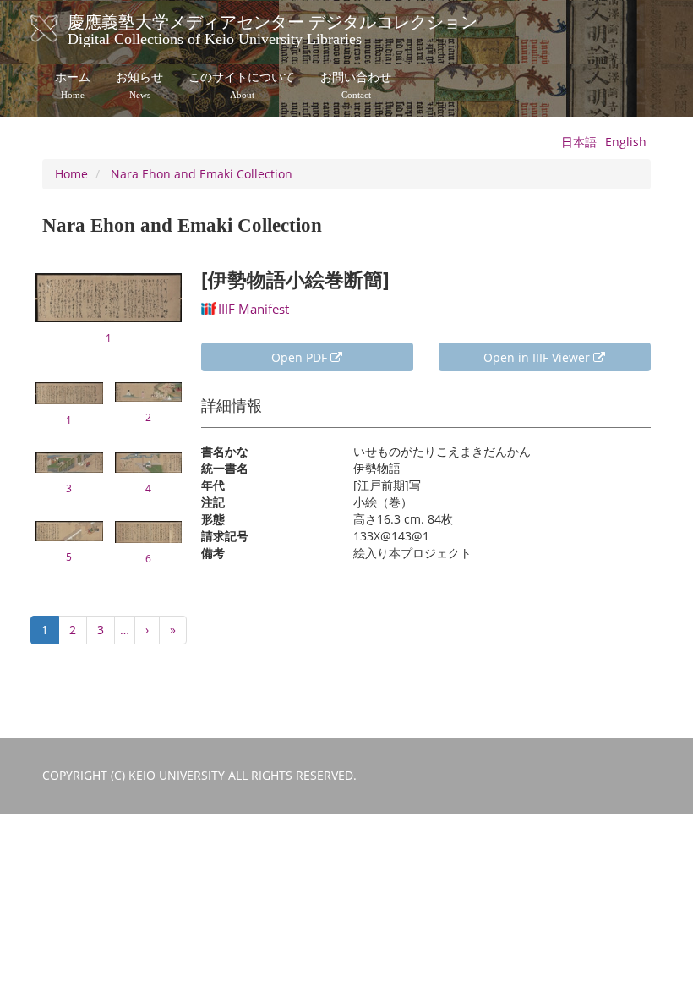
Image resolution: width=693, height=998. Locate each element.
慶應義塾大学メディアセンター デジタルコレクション (272, 28)
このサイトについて (241, 85)
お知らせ (139, 85)
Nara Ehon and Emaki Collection (201, 174)
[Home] (61, 29)
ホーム (72, 85)
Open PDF (300, 357)
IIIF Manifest (253, 308)
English (626, 142)
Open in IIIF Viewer (538, 357)
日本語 (579, 142)
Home (71, 174)
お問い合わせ (355, 85)
